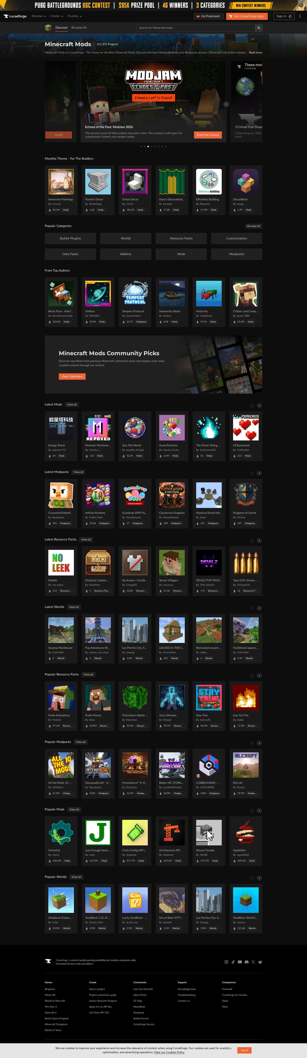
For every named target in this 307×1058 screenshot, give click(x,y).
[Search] (258, 27)
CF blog (137, 1001)
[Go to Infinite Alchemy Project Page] (98, 504)
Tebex (225, 1001)
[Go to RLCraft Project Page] (246, 774)
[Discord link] (246, 962)
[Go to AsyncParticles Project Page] (172, 436)
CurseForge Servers (143, 1024)
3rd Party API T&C (99, 1012)
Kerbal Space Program (57, 1018)
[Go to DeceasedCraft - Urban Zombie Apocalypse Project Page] (98, 774)
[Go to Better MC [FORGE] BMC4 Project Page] (172, 774)
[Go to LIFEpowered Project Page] (246, 436)
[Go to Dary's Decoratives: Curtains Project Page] (172, 190)
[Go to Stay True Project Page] (209, 706)
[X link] (253, 962)
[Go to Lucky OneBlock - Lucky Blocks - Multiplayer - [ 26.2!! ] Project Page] (135, 908)
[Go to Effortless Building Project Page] (209, 190)
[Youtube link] (240, 962)
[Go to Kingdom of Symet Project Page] (246, 504)
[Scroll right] (259, 405)
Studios (73, 16)
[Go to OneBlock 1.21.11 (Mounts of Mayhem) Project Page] (98, 908)
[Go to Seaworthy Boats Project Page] (172, 302)
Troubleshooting (186, 995)
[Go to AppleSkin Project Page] (246, 841)
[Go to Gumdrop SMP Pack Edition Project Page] (135, 504)
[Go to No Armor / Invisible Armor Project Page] (135, 571)
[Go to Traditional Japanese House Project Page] (246, 639)
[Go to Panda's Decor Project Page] (98, 190)
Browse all (253, 226)
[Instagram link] (226, 962)
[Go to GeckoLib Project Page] (61, 841)
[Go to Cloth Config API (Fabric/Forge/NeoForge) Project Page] (135, 841)
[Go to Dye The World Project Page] (135, 436)
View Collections (72, 376)
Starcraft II (50, 1012)
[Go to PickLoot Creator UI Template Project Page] (98, 571)
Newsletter (139, 1007)
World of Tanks (53, 1030)
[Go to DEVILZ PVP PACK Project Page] (209, 571)
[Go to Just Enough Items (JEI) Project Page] (98, 841)
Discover (61, 27)
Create (55, 16)
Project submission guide (102, 995)
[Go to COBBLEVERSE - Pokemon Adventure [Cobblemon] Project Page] (209, 774)
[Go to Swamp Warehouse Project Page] (61, 639)
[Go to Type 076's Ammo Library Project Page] (246, 571)
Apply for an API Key (100, 1007)
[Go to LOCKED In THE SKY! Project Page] (172, 639)
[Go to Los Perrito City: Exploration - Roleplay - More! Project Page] (135, 639)
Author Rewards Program (103, 1001)
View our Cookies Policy (169, 1052)
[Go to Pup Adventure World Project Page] (98, 639)
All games (50, 989)
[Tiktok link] (233, 962)
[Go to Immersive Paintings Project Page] (61, 190)
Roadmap (138, 1012)
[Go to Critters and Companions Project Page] (246, 302)
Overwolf (227, 989)
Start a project (97, 989)
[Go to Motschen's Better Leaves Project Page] (135, 706)
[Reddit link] (260, 962)
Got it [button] (244, 1050)
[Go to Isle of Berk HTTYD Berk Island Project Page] (172, 908)
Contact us (184, 1001)
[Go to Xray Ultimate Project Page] (172, 706)
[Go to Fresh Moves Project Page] (98, 706)
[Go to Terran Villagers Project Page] (172, 571)
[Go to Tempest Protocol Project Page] (135, 302)
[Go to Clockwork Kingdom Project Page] (172, 504)
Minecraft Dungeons (56, 1024)
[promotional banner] (153, 5)
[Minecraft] (48, 27)
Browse (37, 16)
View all (72, 404)
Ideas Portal (139, 995)
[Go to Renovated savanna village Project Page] (209, 639)
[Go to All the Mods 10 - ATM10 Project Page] (61, 774)
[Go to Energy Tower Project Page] (61, 436)
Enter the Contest (208, 135)
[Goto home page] (15, 16)
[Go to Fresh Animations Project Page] (61, 706)
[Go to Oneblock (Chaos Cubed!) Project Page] (61, 908)
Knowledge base (187, 989)
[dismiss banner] (301, 5)
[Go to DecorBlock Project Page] (246, 190)
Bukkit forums (141, 1018)
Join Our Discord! (143, 989)
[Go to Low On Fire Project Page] (246, 706)
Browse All (79, 27)
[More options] (299, 16)
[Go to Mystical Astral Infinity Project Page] (209, 504)
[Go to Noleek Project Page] (61, 571)
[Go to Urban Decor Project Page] (135, 190)
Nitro (225, 1007)
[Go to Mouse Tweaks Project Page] (209, 841)
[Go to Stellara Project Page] (98, 302)
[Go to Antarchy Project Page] (209, 302)
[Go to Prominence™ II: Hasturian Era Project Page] (135, 774)
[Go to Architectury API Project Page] (172, 841)
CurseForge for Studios (234, 995)
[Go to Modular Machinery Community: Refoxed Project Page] (98, 436)
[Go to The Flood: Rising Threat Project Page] (209, 436)
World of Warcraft (55, 1001)
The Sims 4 (51, 1007)
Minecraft (50, 995)
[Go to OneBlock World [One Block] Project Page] (246, 908)
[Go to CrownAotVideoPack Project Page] (61, 504)
